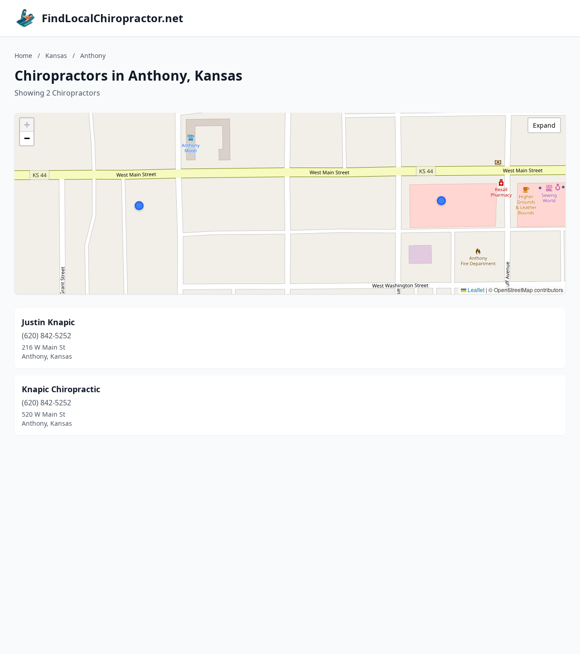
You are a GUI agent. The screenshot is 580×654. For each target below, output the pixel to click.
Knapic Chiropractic (61, 389)
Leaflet (475, 289)
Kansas (56, 55)
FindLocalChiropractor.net (112, 18)
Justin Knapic (48, 322)
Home (23, 55)
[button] (441, 200)
